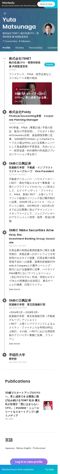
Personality (35, 47)
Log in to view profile (28, 462)
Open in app (46, 4)
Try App (49, 469)
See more (14, 289)
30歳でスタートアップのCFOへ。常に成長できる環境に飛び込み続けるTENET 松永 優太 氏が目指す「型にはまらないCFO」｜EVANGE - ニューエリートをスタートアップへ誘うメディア (32, 96)
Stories (19, 47)
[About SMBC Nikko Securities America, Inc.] (4, 232)
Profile (6, 47)
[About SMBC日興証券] (4, 163)
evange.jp (24, 89)
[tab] (6, 48)
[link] (32, 93)
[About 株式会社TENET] (4, 58)
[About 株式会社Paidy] (4, 112)
